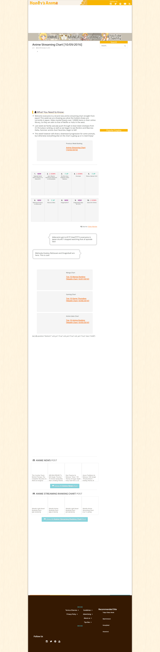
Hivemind (106, 631)
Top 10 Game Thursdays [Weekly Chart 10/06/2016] (77, 299)
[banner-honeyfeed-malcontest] (114, 108)
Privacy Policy (71, 614)
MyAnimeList (107, 619)
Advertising (87, 614)
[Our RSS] (129, 3)
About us (87, 618)
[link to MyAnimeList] (100, 620)
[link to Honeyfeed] (100, 626)
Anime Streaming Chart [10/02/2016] (75, 148)
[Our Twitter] (116, 3)
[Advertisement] (80, 19)
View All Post (66, 486)
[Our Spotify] (120, 3)
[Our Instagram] (111, 3)
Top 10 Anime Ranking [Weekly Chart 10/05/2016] (77, 321)
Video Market (92, 227)
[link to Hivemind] (100, 633)
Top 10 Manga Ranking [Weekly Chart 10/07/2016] (77, 278)
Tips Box (87, 622)
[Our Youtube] (125, 4)
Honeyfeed (106, 625)
